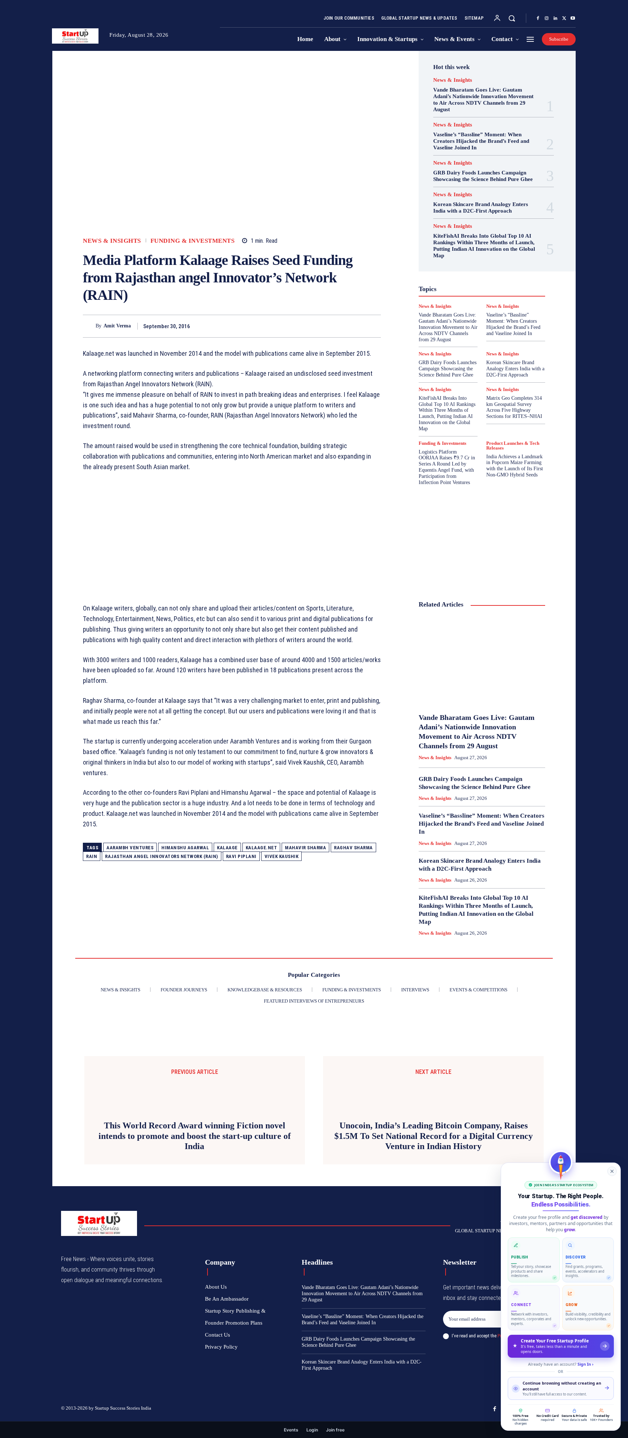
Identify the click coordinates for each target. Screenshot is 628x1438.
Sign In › (585, 1364)
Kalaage (227, 847)
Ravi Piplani (241, 856)
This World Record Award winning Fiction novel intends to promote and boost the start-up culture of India (194, 1239)
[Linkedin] (555, 18)
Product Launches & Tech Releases (512, 445)
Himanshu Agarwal (185, 847)
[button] (511, 18)
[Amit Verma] (89, 326)
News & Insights (112, 241)
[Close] (612, 1171)
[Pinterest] (357, 326)
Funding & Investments (192, 241)
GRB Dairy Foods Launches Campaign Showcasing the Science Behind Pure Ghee (483, 176)
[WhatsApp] (373, 326)
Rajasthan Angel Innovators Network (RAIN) (161, 856)
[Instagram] (546, 18)
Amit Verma (117, 326)
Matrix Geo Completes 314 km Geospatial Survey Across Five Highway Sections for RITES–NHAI (514, 407)
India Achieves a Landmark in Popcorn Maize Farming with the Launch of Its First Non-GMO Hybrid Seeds (514, 466)
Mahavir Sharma (305, 847)
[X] (564, 18)
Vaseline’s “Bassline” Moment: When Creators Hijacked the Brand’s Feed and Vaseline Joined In (481, 141)
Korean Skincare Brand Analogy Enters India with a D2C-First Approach (480, 207)
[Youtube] (572, 18)
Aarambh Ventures (129, 847)
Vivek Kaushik (282, 856)
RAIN (91, 856)
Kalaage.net (261, 847)
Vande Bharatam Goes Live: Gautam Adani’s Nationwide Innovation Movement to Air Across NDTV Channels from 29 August (483, 99)
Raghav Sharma (353, 847)
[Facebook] (538, 18)
